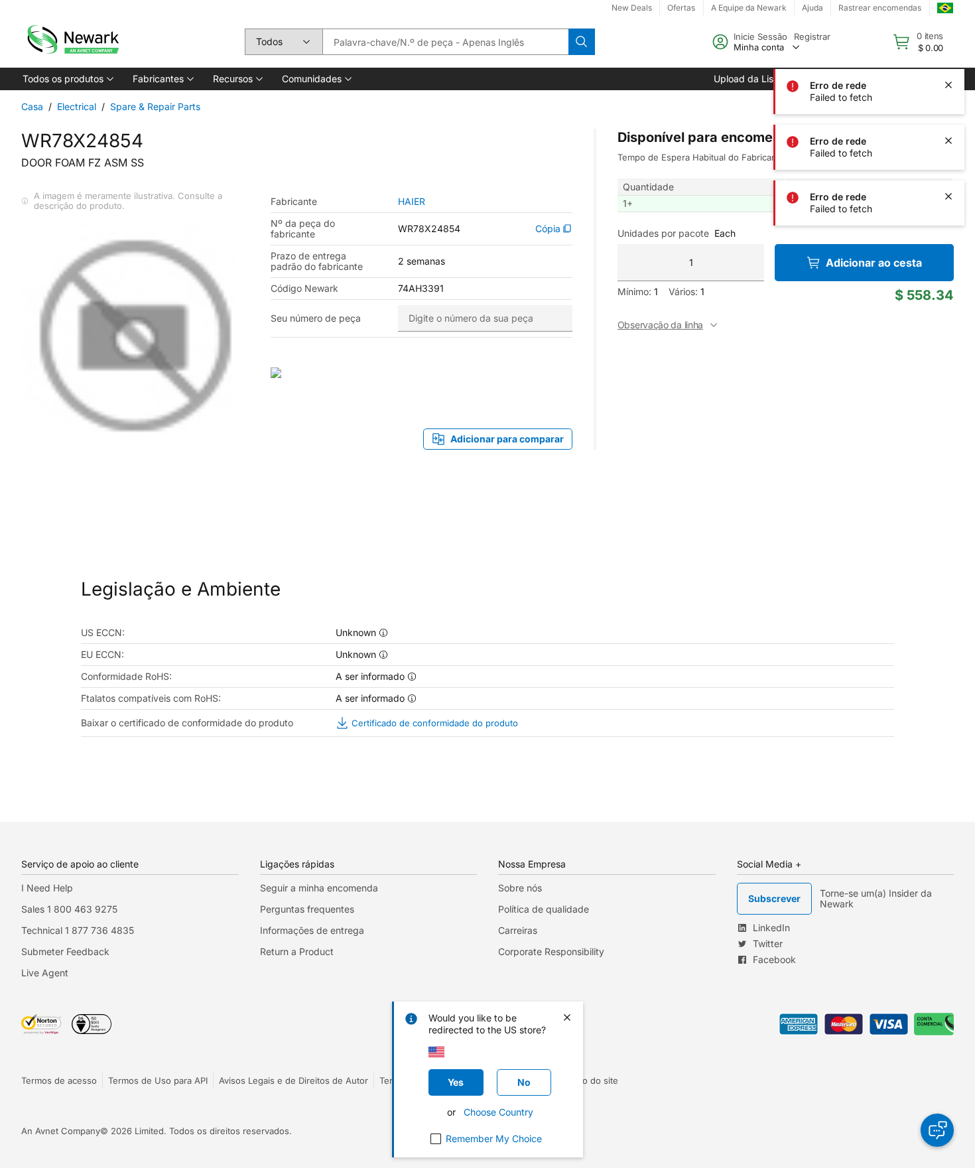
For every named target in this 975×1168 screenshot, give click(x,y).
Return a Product (297, 951)
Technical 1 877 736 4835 (77, 930)
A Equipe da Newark (749, 8)
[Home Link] (71, 41)
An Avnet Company (60, 1131)
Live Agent (44, 972)
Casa (32, 106)
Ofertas (681, 8)
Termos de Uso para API (158, 1080)
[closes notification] (948, 29)
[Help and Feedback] (937, 1130)
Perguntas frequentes (307, 909)
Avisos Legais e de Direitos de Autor (293, 1080)
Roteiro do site (588, 1080)
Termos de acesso (59, 1080)
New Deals (632, 8)
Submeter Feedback (65, 951)
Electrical (76, 106)
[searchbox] (445, 42)
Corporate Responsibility (551, 951)
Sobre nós (520, 887)
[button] (67, 79)
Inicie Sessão (760, 36)
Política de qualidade (543, 909)
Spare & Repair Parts (155, 106)
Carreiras (517, 930)
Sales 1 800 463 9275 (69, 909)
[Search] (581, 42)
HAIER (411, 201)
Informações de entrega (312, 930)
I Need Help (47, 887)
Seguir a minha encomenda (319, 887)
